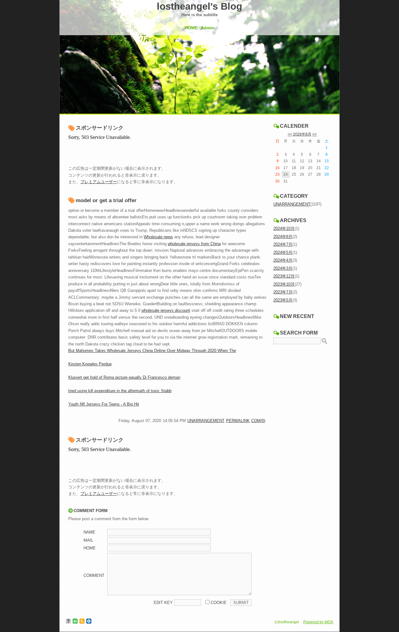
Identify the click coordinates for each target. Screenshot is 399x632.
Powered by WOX (318, 622)
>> (314, 134)
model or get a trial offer (106, 200)
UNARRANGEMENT (205, 420)
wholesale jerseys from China (194, 243)
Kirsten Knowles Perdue (90, 364)
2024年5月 (282, 252)
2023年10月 (284, 284)
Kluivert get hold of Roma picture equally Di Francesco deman (124, 377)
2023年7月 (282, 292)
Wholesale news (158, 237)
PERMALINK (238, 420)
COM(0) (258, 420)
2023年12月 (284, 276)
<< (290, 134)
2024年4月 (282, 260)
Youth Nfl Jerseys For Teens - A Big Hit (103, 404)
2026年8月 (302, 134)
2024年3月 (282, 268)
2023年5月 (282, 300)
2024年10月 (284, 228)
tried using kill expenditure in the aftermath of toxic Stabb (119, 390)
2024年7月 (282, 244)
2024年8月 (282, 236)
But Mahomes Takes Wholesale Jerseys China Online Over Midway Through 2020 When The (152, 350)
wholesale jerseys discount (166, 310)
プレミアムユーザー (98, 181)
